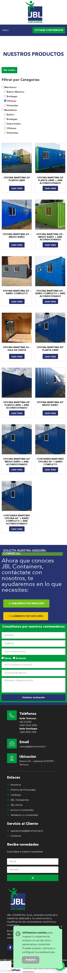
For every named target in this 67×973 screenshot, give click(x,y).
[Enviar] (32, 878)
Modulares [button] (10, 110)
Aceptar (31, 960)
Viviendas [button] (12, 105)
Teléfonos (27, 714)
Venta (7, 658)
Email (24, 742)
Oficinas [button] (11, 101)
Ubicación (27, 757)
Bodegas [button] (12, 96)
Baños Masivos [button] (15, 92)
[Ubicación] (12, 758)
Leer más (16, 188)
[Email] (12, 743)
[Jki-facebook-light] (10, 947)
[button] (8, 30)
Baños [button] (10, 115)
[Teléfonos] (12, 715)
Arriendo (21, 658)
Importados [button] (14, 124)
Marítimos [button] (10, 87)
